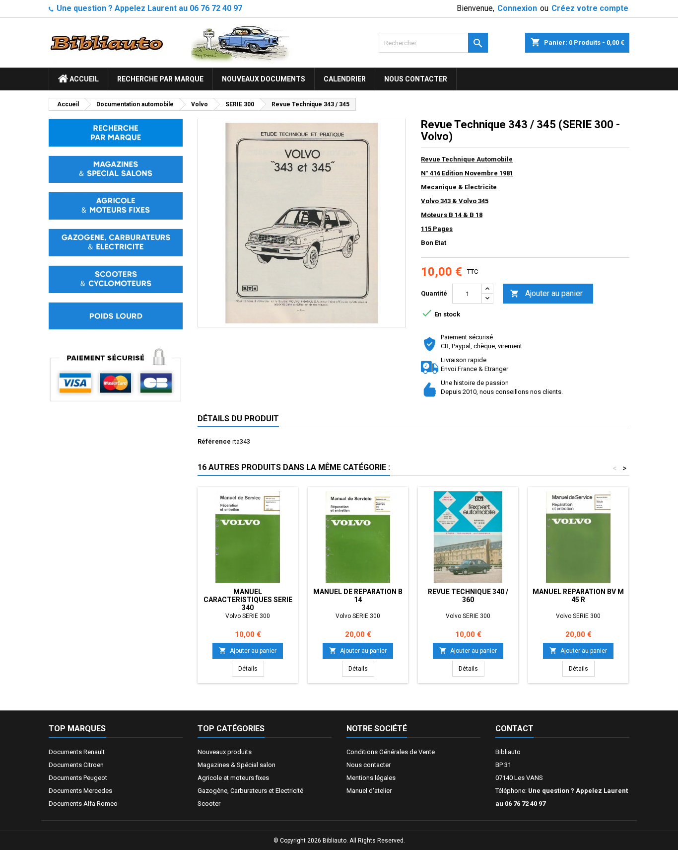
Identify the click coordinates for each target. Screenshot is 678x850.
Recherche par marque (160, 79)
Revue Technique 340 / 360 (468, 596)
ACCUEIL (83, 79)
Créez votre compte (589, 8)
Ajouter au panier (546, 293)
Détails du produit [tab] (238, 418)
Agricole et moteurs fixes (233, 777)
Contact (514, 728)
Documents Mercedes (80, 790)
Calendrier (345, 79)
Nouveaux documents (263, 79)
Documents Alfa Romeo (83, 803)
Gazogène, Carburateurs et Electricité (250, 790)
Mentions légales (371, 777)
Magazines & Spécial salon (236, 765)
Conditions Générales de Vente (390, 752)
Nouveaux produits (225, 752)
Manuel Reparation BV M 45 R (578, 596)
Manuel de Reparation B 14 (358, 596)
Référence (214, 441)
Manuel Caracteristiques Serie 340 (247, 600)
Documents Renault (77, 752)
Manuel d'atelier (369, 790)
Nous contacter (415, 79)
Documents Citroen (76, 765)
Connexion (517, 8)
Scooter (209, 803)
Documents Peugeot (78, 777)
